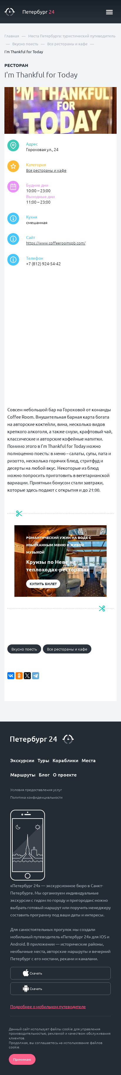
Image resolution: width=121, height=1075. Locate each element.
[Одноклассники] (19, 675)
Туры (43, 760)
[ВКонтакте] (10, 675)
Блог (44, 774)
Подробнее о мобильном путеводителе (48, 1006)
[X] (27, 675)
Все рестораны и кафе (46, 170)
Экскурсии (22, 760)
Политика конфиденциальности (36, 797)
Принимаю (22, 1059)
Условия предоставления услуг (36, 789)
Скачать (36, 973)
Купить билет (43, 583)
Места (89, 760)
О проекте (65, 774)
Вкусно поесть (24, 649)
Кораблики (65, 760)
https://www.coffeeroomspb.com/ (55, 243)
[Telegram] (35, 675)
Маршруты (23, 774)
